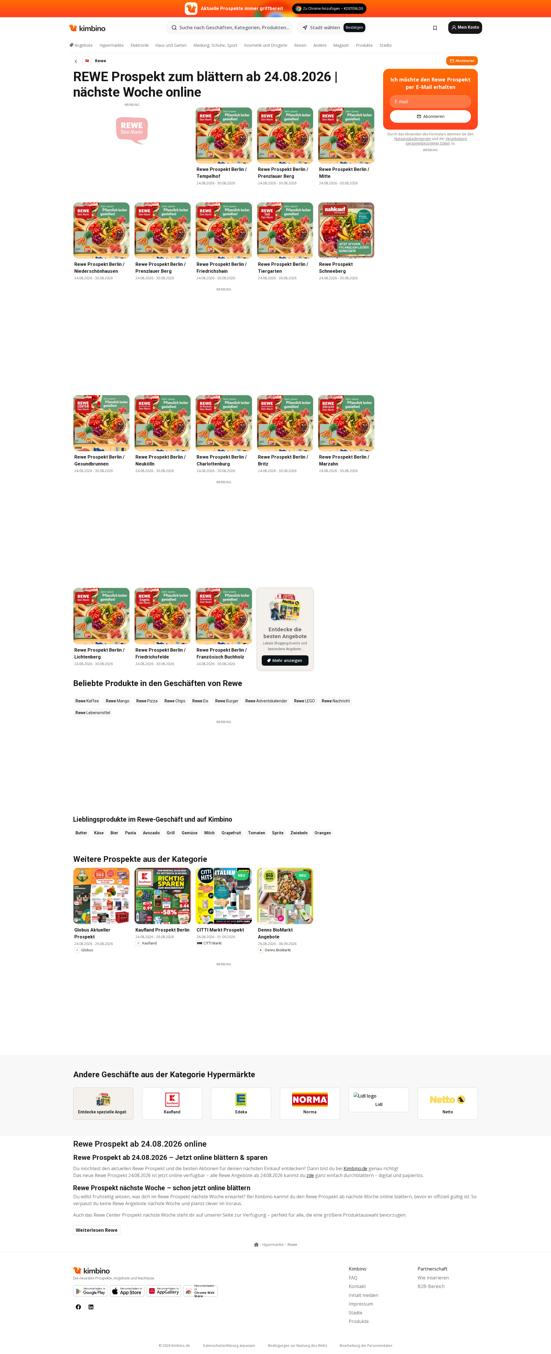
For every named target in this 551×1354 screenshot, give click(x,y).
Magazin (341, 45)
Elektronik (140, 45)
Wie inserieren (433, 1278)
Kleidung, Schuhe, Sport (215, 45)
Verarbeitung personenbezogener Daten (436, 141)
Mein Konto (468, 27)
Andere (320, 45)
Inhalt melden (363, 1295)
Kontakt (357, 1286)
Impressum (361, 1304)
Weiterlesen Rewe (97, 1230)
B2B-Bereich (431, 1286)
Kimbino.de (355, 1168)
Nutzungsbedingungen (412, 138)
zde (310, 1175)
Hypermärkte (112, 45)
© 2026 (174, 1345)
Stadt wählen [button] (325, 27)
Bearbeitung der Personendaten (366, 1345)
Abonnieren (464, 60)
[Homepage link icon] (256, 1244)
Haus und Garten (171, 45)
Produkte (364, 45)
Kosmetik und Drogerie (265, 45)
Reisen (300, 45)
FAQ (353, 1278)
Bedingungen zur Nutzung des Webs (297, 1345)
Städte (386, 45)
